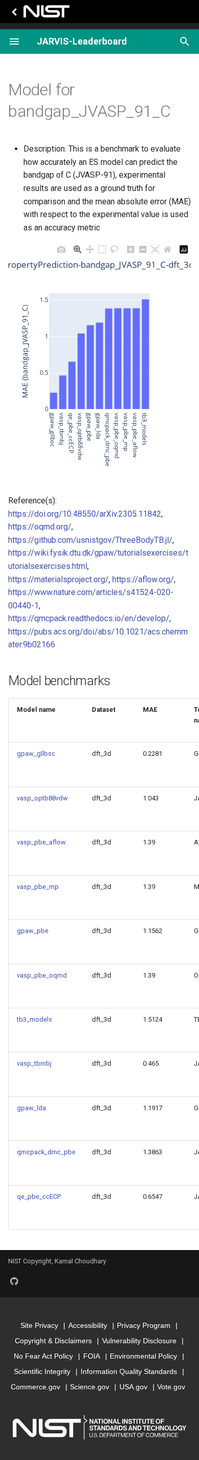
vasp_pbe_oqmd (42, 975)
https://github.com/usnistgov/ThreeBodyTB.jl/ (90, 540)
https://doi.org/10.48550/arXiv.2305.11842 (84, 514)
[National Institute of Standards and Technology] (38, 14)
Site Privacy (39, 1325)
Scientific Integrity (42, 1371)
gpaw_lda (31, 1108)
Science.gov (89, 1387)
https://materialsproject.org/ (58, 579)
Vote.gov (171, 1387)
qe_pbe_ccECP (39, 1196)
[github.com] (14, 1281)
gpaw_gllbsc (36, 753)
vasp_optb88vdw (42, 798)
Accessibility (87, 1325)
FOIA (91, 1356)
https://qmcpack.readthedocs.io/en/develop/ (88, 618)
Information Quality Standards (129, 1371)
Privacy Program (143, 1325)
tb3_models (34, 1019)
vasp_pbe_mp (38, 887)
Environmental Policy (143, 1356)
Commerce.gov (35, 1387)
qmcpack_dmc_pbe (46, 1152)
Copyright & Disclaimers (53, 1341)
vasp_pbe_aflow (41, 842)
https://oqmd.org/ (39, 527)
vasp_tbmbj (34, 1063)
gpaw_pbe (32, 931)
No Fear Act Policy (43, 1356)
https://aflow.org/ (143, 579)
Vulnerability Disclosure (139, 1341)
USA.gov (133, 1387)
